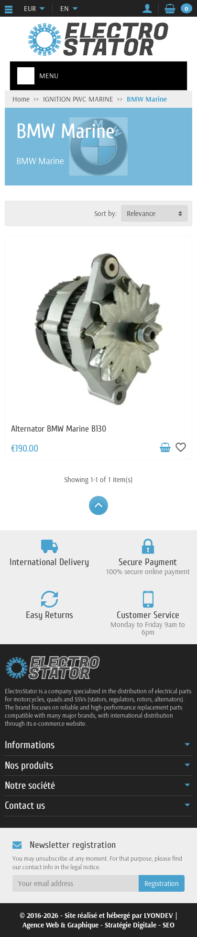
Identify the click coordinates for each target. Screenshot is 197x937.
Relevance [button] (141, 213)
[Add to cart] (165, 447)
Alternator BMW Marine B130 (58, 429)
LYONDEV (158, 915)
